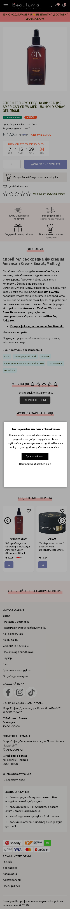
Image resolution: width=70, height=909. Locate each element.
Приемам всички (35, 456)
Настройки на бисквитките (35, 463)
